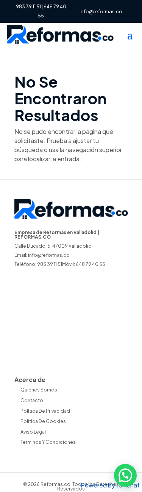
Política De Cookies (43, 421)
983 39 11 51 (28, 6)
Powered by (110, 485)
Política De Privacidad (45, 411)
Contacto (31, 400)
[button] (125, 475)
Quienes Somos (38, 390)
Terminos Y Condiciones (48, 442)
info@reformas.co (49, 255)
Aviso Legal (33, 432)
